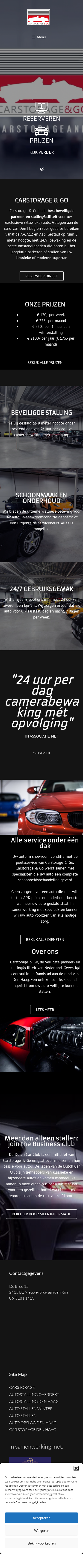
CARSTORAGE (22, 1387)
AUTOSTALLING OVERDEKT (34, 1394)
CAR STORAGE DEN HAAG (32, 1429)
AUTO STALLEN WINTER (31, 1408)
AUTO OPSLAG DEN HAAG (32, 1422)
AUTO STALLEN (23, 1415)
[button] (76, 1468)
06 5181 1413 (21, 1298)
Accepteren (41, 1518)
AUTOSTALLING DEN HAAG (34, 1401)
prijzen (41, 140)
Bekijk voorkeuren (42, 1543)
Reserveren (41, 118)
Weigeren (41, 1530)
